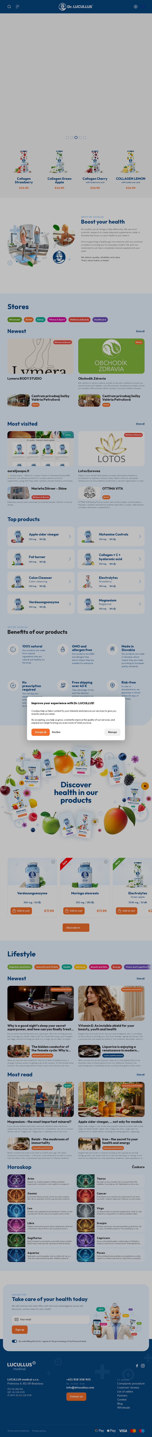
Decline (56, 732)
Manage (112, 732)
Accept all (40, 732)
